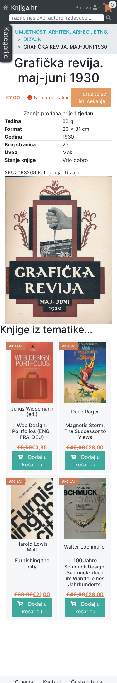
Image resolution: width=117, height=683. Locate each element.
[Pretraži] (108, 18)
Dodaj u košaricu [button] (34, 461)
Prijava (84, 7)
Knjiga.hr (24, 7)
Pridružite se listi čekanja (91, 97)
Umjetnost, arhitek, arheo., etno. (62, 32)
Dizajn (32, 39)
